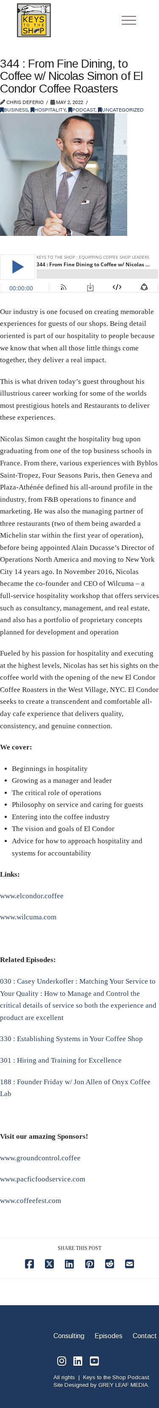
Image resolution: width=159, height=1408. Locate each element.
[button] (128, 20)
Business (16, 109)
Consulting (69, 1336)
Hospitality (50, 109)
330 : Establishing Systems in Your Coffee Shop (71, 1039)
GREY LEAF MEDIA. (123, 1385)
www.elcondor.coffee (32, 896)
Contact (145, 1336)
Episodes (109, 1336)
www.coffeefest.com (30, 1201)
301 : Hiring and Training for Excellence (61, 1060)
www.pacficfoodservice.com (42, 1179)
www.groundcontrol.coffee (40, 1158)
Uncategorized (123, 109)
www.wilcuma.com (28, 917)
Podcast (83, 109)
